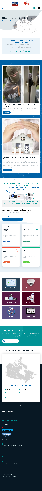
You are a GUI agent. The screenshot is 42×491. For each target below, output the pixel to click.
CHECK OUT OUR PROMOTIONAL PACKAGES (12, 219)
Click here (16, 463)
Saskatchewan (9, 397)
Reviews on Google (6, 478)
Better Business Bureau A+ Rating (9, 476)
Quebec (23, 395)
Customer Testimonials (6, 472)
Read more (7, 112)
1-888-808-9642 (11, 7)
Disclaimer (22, 405)
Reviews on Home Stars (7, 474)
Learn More (7, 170)
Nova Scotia (23, 392)
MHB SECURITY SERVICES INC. (25, 489)
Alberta (8, 389)
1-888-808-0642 (7, 457)
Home (3, 20)
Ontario (8, 395)
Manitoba (8, 392)
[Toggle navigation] (39, 8)
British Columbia (25, 389)
